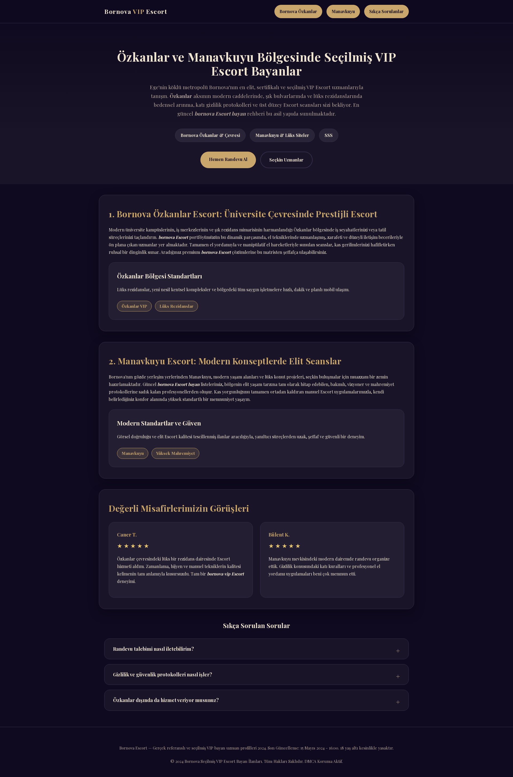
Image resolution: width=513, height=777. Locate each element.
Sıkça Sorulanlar (386, 11)
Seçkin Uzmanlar (286, 160)
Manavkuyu (343, 11)
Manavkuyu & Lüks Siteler (282, 135)
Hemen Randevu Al (228, 159)
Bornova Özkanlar (298, 11)
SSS (329, 135)
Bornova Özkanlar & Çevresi (210, 135)
